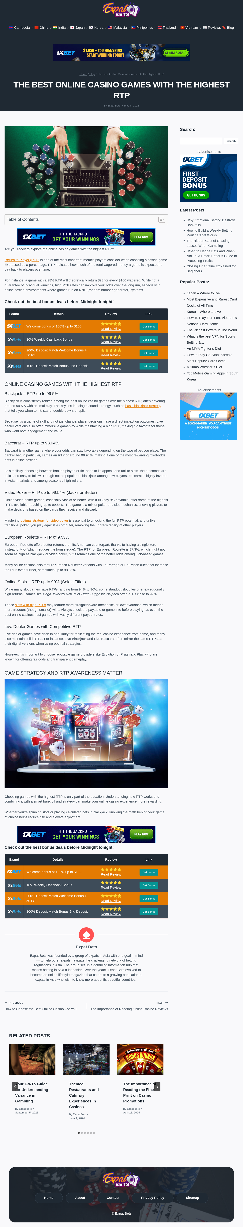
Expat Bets (113, 105)
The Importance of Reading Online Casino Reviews (129, 1006)
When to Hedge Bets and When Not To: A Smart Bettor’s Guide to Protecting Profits (212, 256)
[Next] (157, 1086)
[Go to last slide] (15, 1086)
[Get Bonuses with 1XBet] (86, 244)
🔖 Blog (228, 27)
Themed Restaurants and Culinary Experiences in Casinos (84, 1095)
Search (231, 140)
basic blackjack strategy (143, 406)
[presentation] (32, 1059)
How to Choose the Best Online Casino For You (41, 1006)
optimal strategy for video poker (44, 520)
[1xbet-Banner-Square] (209, 416)
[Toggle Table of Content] (159, 219)
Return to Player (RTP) (22, 260)
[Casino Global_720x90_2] (121, 52)
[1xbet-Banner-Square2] (209, 178)
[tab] (79, 1133)
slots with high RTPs (30, 605)
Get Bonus (149, 326)
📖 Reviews (212, 27)
